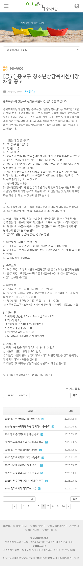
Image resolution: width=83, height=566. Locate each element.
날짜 (71, 411)
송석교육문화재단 (57, 525)
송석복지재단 (37, 525)
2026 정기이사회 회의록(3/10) (20, 488)
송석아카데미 (32, 530)
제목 (30, 411)
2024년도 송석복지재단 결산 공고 (22, 434)
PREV (9, 395)
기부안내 (74, 525)
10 (63, 506)
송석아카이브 (49, 530)
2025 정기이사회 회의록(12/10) (21, 449)
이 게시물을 (73, 388)
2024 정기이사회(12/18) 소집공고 (22, 418)
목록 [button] (75, 499)
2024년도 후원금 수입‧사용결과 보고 (24, 441)
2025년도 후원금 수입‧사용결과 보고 (24, 480)
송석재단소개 (20, 525)
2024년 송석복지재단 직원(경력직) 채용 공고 (27, 426)
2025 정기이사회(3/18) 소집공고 (21, 465)
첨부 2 (31, 91)
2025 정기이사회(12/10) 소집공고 (22, 457)
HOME (6, 525)
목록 (75, 395)
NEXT (22, 395)
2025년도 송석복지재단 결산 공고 (22, 473)
